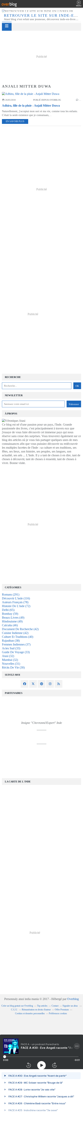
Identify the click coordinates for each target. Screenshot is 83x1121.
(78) (15, 602)
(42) (20, 629)
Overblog (73, 999)
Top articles (42, 1005)
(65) (8, 609)
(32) (8, 656)
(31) (11, 663)
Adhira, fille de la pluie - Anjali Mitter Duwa (31, 105)
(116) (16, 598)
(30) (13, 667)
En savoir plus (15, 121)
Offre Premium (62, 1009)
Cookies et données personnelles (30, 1013)
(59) (10, 613)
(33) (11, 648)
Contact (55, 1005)
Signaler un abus (70, 1005)
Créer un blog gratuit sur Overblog (17, 1005)
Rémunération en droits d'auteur (36, 1009)
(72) (16, 606)
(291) (10, 594)
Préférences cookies (58, 1013)
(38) (11, 640)
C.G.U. (14, 1009)
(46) (10, 625)
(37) (16, 644)
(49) (13, 617)
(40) (17, 636)
